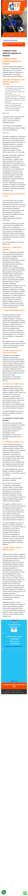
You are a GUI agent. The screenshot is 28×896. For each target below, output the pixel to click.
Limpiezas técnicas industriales (13, 11)
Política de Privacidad (17, 690)
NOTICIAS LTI (14, 681)
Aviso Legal (7, 690)
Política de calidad (20, 692)
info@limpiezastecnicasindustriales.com (15, 25)
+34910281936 (15, 22)
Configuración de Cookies (8, 692)
